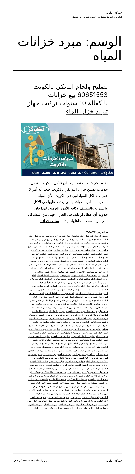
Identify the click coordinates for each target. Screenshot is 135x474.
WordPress (29, 460)
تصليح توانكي (75, 250)
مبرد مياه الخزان (35, 404)
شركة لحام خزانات (99, 264)
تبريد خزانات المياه (57, 311)
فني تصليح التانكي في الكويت (82, 272)
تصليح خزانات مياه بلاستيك (96, 340)
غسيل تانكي (92, 383)
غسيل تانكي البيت (78, 383)
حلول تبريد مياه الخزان (75, 361)
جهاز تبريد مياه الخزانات (47, 358)
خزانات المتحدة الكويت (85, 365)
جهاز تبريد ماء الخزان (68, 358)
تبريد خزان (103, 311)
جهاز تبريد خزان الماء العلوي (90, 358)
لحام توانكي (65, 275)
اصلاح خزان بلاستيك (90, 300)
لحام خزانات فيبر (100, 401)
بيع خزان (46, 239)
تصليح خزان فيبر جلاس (98, 333)
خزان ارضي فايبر (56, 361)
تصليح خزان (66, 329)
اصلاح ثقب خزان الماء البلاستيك (88, 297)
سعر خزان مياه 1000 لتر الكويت (50, 369)
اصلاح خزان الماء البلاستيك (87, 239)
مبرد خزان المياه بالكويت (86, 404)
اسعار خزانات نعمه (92, 290)
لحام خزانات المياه (52, 279)
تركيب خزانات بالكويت (81, 247)
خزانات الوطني (52, 365)
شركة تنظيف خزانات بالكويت (53, 372)
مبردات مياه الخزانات (98, 408)
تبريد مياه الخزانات (84, 318)
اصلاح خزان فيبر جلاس (70, 300)
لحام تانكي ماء (68, 394)
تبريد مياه (33, 315)
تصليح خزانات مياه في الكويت (78, 257)
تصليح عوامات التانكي (54, 257)
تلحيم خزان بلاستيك (68, 261)
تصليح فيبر (68, 343)
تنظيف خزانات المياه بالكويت (77, 351)
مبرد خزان (37, 401)
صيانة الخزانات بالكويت (66, 268)
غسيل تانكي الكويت (45, 268)
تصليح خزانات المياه (86, 254)
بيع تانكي (54, 239)
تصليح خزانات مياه (100, 257)
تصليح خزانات (102, 254)
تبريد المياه (57, 307)
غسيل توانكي (89, 386)
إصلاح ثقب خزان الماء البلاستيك (85, 236)
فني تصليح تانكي (61, 272)
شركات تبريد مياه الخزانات (79, 372)
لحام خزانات (89, 279)
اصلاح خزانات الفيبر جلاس (47, 300)
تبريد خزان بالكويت (65, 243)
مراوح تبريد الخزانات (79, 408)
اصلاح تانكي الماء (75, 290)
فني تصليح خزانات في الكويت (72, 390)
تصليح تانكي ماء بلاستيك (45, 325)
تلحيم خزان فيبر (52, 261)
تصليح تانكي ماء (88, 250)
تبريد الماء (68, 307)
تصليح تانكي (39, 247)
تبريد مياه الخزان (48, 243)
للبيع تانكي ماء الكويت (67, 401)
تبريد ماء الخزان (70, 315)
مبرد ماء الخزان (50, 404)
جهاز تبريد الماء (79, 354)
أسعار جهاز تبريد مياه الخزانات (67, 282)
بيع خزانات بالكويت (43, 304)
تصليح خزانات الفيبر (43, 333)
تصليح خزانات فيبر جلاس (39, 336)
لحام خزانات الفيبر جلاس (72, 279)
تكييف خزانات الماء (68, 347)
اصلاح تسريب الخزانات (60, 236)
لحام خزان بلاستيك (90, 397)
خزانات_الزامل (72, 369)
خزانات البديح (102, 365)
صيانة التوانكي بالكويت (86, 268)
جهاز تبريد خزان (49, 354)
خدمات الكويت (37, 261)
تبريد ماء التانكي (85, 315)
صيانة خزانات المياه (57, 379)
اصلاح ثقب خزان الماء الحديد (61, 297)
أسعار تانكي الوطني (90, 282)
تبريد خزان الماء (90, 311)
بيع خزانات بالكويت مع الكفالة (87, 243)
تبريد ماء (96, 315)
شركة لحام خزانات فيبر (38, 376)
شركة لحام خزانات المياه (51, 264)
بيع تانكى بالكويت (66, 239)
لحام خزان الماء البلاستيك (48, 275)
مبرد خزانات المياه (66, 404)
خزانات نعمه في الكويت (90, 369)
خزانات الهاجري (67, 365)
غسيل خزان (77, 386)
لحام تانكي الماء (83, 394)
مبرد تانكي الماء (50, 401)
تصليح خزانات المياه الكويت (65, 254)
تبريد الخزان (78, 307)
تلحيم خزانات (97, 351)
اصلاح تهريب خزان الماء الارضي (88, 293)
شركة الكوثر (114, 12)
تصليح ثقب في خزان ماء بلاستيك (87, 329)
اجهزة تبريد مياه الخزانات (60, 286)
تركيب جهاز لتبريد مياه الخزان (62, 318)
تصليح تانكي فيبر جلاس (82, 325)
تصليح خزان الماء (61, 250)
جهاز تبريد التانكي (35, 351)
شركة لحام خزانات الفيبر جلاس (76, 264)
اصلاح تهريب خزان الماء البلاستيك (59, 293)
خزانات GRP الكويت (39, 361)
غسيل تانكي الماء (43, 383)
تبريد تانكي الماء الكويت (42, 307)
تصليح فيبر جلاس (55, 343)
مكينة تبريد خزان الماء (43, 408)
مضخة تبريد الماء (62, 408)
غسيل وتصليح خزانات (61, 386)
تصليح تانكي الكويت (40, 322)
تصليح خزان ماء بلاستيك (42, 250)
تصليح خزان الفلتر (52, 329)
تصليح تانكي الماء (100, 325)
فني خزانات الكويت (99, 394)
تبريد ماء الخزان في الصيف (50, 315)
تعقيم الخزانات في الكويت (89, 261)
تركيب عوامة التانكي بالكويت (58, 247)
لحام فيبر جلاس (36, 279)
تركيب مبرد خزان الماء (71, 322)
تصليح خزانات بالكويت (42, 254)
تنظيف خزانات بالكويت (54, 351)
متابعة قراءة (49, 221)
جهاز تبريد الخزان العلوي (97, 354)
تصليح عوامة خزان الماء (84, 343)
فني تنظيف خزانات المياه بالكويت (85, 275)
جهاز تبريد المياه (64, 354)
